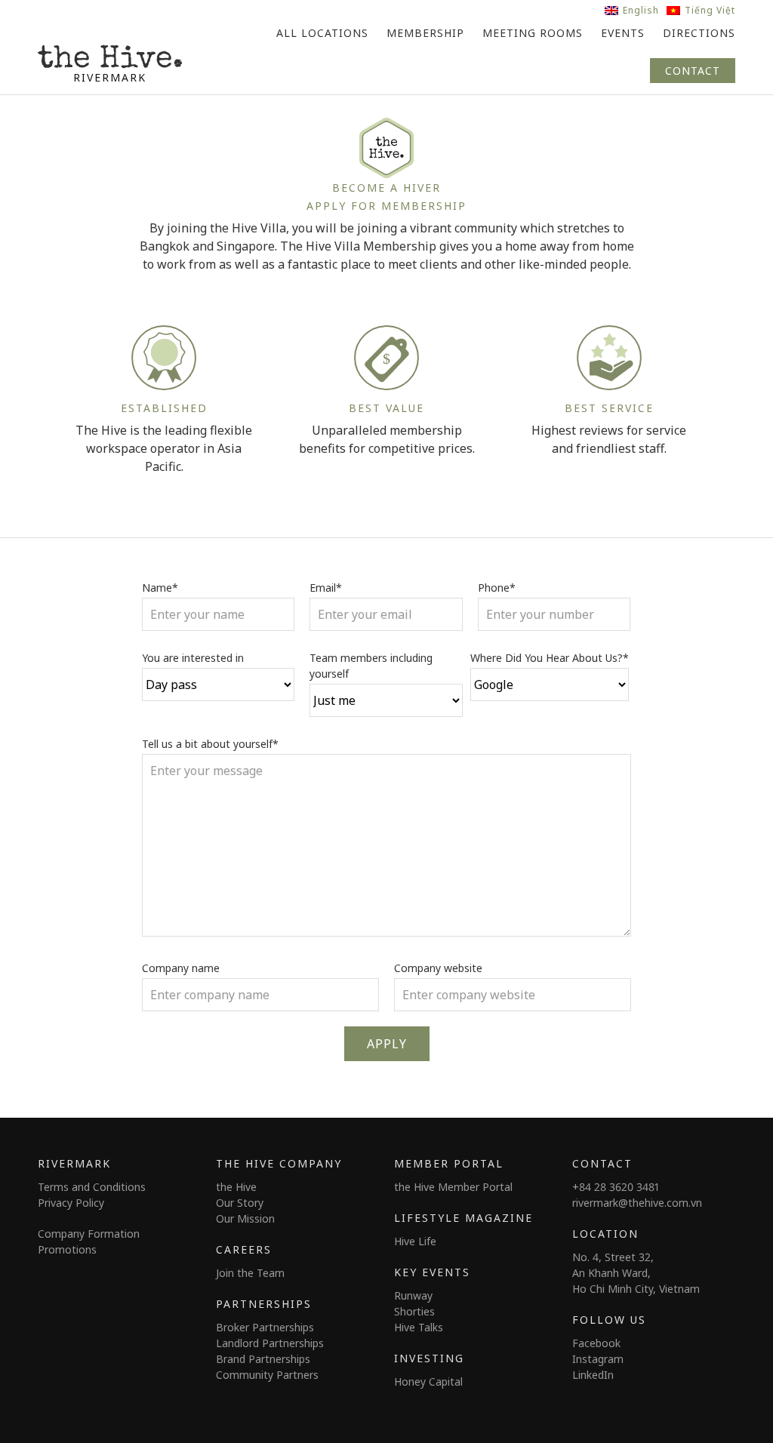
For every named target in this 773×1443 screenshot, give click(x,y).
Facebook (596, 1343)
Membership (425, 33)
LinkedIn (593, 1375)
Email (326, 587)
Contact (692, 70)
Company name (181, 968)
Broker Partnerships (265, 1327)
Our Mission (245, 1218)
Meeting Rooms (532, 33)
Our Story (239, 1202)
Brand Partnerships (263, 1359)
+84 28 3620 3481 (615, 1187)
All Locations (322, 33)
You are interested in (193, 658)
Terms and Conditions (92, 1187)
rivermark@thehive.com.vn (637, 1202)
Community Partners (267, 1375)
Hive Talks (418, 1327)
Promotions (67, 1249)
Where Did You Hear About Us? (549, 658)
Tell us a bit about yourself (210, 744)
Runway (413, 1295)
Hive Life (415, 1241)
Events (623, 33)
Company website (438, 968)
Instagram (598, 1359)
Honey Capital (428, 1381)
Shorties (414, 1311)
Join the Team (250, 1273)
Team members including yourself (371, 666)
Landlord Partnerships (270, 1343)
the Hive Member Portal (453, 1187)
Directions (699, 33)
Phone (497, 587)
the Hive (236, 1187)
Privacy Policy (71, 1202)
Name (160, 587)
